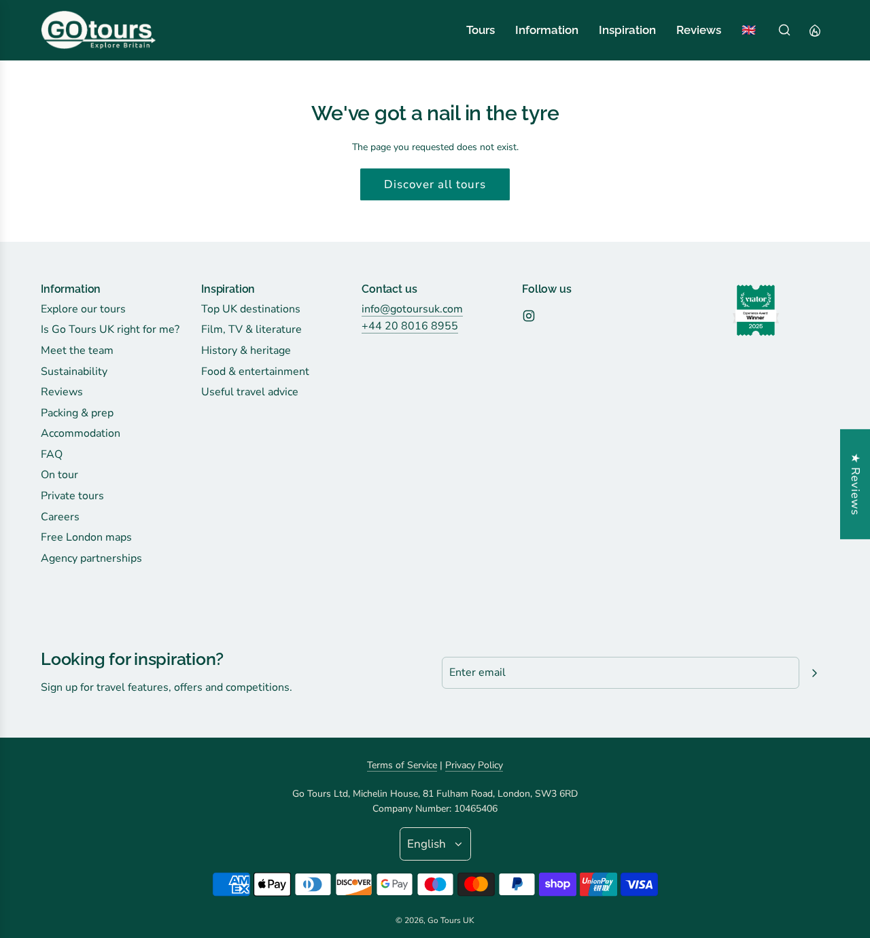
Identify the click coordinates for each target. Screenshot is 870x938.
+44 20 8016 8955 (410, 326)
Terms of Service (402, 765)
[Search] (784, 30)
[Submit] (814, 673)
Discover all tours (435, 184)
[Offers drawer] (814, 30)
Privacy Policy (474, 765)
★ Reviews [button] (855, 483)
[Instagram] (529, 316)
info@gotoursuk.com (412, 309)
